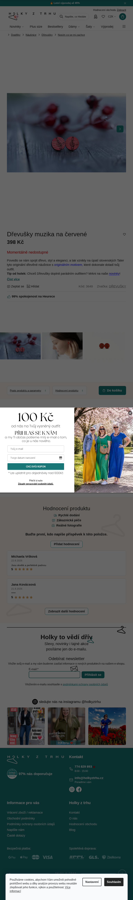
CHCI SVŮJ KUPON (36, 466)
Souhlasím (114, 881)
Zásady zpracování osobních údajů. (36, 483)
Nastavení (92, 881)
